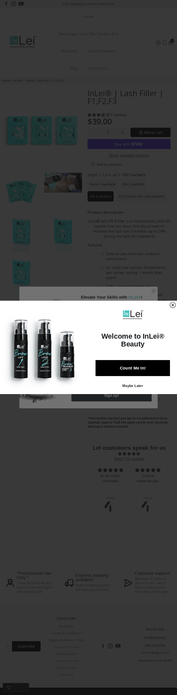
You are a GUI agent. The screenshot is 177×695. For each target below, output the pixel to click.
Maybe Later (132, 386)
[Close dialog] (173, 305)
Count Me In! (133, 368)
